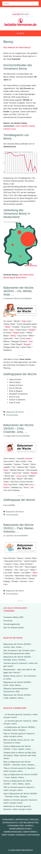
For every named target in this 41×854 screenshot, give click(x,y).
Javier (28, 338)
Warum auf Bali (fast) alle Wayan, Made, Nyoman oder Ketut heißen (19, 755)
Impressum (21, 819)
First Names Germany (14, 835)
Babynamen (29, 832)
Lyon (31, 341)
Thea (5, 484)
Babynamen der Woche (15, 412)
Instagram (33, 835)
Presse (34, 819)
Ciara (13, 129)
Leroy (18, 476)
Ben (21, 275)
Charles (31, 126)
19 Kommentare (12, 515)
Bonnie (6, 277)
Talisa (34, 573)
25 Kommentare (12, 594)
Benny (13, 336)
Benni (24, 277)
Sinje (24, 321)
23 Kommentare (12, 415)
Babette (34, 473)
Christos (7, 129)
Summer (28, 458)
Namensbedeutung (20, 829)
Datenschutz (10, 822)
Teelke (7, 327)
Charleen (24, 126)
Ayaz (11, 330)
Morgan (27, 344)
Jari (31, 487)
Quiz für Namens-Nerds (13, 628)
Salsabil (31, 330)
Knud (5, 746)
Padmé (16, 333)
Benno (26, 275)
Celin (17, 126)
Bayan (12, 277)
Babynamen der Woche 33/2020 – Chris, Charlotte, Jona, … (18, 428)
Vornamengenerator (11, 624)
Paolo (5, 470)
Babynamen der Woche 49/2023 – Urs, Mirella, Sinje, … (18, 291)
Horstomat (7, 621)
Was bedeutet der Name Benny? (17, 47)
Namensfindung (13, 832)
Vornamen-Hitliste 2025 (13, 617)
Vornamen (8, 819)
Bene (31, 275)
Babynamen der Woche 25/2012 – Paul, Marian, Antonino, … (18, 528)
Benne (18, 277)
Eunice (6, 487)
